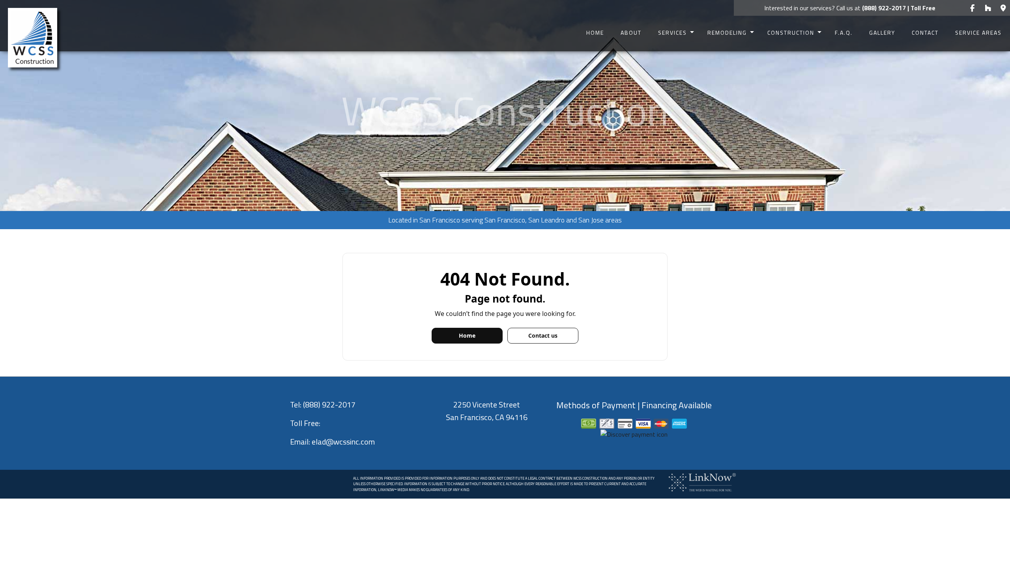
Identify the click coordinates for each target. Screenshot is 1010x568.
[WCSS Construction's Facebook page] (972, 8)
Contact (925, 32)
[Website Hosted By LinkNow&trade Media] (702, 481)
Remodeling (727, 32)
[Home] (32, 37)
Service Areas (978, 32)
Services (672, 32)
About (631, 32)
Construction (790, 32)
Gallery (882, 32)
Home (595, 32)
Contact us (542, 335)
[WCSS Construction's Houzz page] (988, 8)
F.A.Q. (844, 32)
